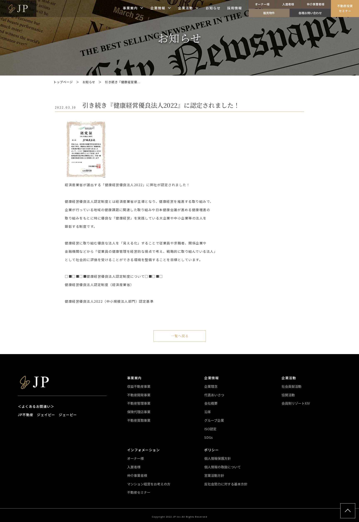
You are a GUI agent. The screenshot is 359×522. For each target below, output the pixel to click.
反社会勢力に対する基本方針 (225, 483)
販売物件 (269, 12)
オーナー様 (262, 4)
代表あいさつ (214, 394)
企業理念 (211, 386)
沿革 (207, 411)
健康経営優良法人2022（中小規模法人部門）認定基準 (109, 301)
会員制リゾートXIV (296, 403)
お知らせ (213, 8)
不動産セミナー (138, 492)
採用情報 (234, 8)
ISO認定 (210, 428)
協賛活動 (288, 394)
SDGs (208, 437)
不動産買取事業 (138, 420)
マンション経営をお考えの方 (148, 483)
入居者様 (288, 4)
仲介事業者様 (315, 4)
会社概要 (211, 403)
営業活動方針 (214, 475)
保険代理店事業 (138, 411)
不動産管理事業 (138, 403)
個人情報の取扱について (222, 466)
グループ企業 (214, 420)
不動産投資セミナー (345, 8)
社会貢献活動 (291, 386)
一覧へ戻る (180, 336)
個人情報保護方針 (217, 458)
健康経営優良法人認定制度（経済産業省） (99, 284)
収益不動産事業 (138, 386)
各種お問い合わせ (310, 12)
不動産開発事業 (138, 394)
